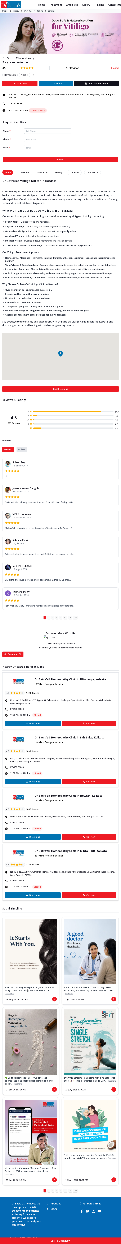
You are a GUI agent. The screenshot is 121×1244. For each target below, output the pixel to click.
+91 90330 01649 (91, 1203)
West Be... (28, 11)
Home (41, 4)
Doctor (5, 11)
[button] (60, 354)
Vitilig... (16, 11)
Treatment (55, 4)
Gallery (86, 4)
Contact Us (114, 4)
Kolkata (40, 11)
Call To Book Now (60, 1240)
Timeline (99, 4)
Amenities (72, 4)
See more (9, 993)
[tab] (7, 172)
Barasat (51, 11)
